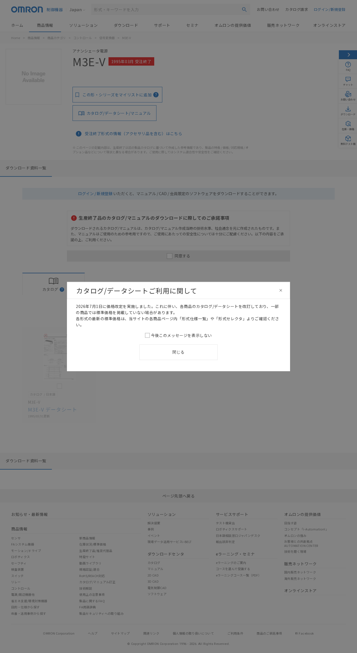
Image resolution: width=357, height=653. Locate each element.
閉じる (178, 352)
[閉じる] (281, 290)
